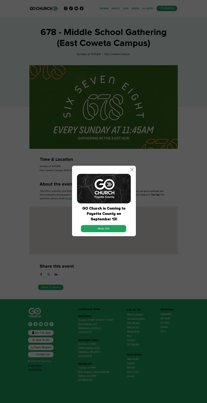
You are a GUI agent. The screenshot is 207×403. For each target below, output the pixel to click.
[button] (132, 170)
